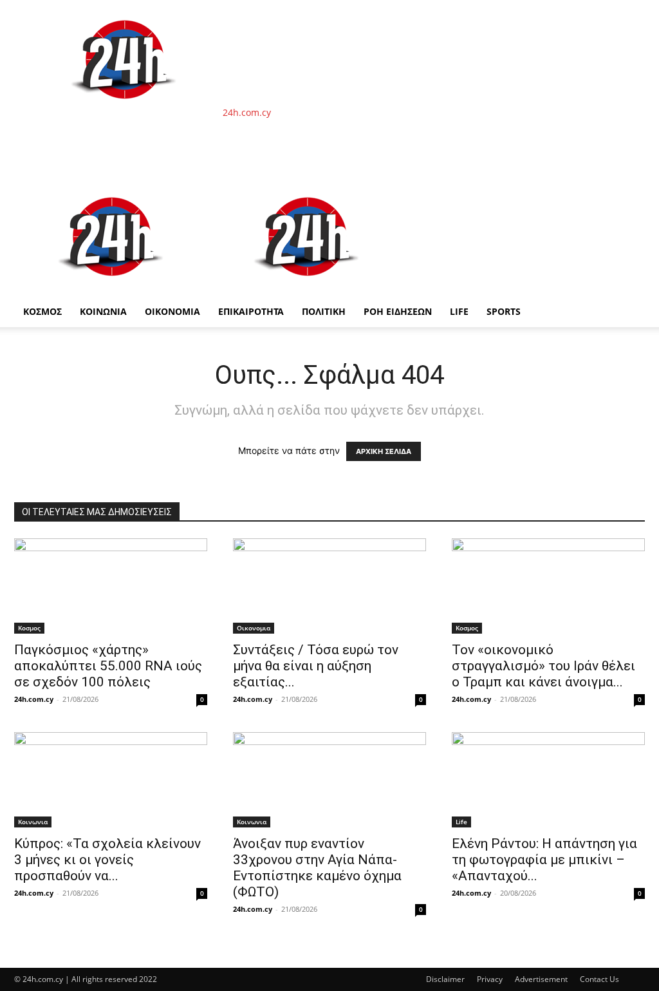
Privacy (490, 979)
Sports (504, 311)
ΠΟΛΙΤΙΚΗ (324, 311)
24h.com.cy (33, 699)
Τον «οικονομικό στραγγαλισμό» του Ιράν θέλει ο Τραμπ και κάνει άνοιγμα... (543, 666)
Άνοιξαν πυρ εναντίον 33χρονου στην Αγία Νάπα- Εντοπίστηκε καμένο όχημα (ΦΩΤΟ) (317, 868)
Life (459, 311)
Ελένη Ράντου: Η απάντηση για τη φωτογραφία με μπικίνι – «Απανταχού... (544, 859)
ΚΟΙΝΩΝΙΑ (103, 311)
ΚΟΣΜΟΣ (42, 311)
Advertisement (541, 979)
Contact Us (599, 979)
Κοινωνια (33, 821)
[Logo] (112, 289)
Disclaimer (445, 979)
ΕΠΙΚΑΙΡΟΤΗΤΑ (251, 311)
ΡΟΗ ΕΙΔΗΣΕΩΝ (398, 311)
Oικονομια (253, 627)
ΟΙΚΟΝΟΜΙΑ (172, 311)
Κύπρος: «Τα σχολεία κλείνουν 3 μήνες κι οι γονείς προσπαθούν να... (107, 859)
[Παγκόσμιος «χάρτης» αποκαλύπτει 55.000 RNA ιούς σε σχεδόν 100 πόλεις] (110, 586)
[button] (629, 193)
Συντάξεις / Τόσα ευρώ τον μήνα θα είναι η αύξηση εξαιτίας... (315, 666)
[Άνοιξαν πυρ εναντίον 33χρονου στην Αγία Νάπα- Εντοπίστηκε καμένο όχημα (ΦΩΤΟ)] (329, 779)
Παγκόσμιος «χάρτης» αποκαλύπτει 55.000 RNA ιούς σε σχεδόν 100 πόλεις (108, 666)
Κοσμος (29, 627)
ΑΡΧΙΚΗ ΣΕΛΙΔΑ (383, 451)
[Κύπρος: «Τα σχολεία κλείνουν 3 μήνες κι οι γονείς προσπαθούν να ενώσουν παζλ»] (110, 779)
